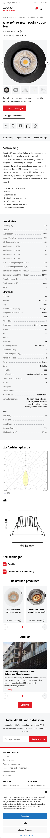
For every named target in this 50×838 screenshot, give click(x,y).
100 (45, 238)
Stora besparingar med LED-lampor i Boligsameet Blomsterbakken (19, 672)
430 (45, 242)
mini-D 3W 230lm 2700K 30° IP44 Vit (13, 611)
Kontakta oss (42, 2)
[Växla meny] (46, 9)
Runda (44, 362)
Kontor (27, 406)
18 (46, 229)
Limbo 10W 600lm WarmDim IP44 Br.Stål (37, 611)
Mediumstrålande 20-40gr (37, 374)
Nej (46, 333)
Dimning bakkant (40, 325)
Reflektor (43, 366)
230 (45, 225)
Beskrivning (8, 137)
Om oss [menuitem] (6, 756)
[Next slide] (47, 62)
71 (46, 258)
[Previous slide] (2, 62)
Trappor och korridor (39, 406)
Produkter (13, 17)
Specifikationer (23, 137)
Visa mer (25, 704)
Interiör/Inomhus (40, 404)
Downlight (23, 17)
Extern (44, 312)
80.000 (44, 275)
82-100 (44, 432)
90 (46, 279)
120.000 (44, 271)
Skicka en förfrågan (14, 108)
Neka (25, 823)
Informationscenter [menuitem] (36, 785)
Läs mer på (8, 689)
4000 (45, 283)
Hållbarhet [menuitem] (7, 775)
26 (46, 246)
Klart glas (43, 308)
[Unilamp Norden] (18, 9)
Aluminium (43, 300)
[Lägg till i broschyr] (21, 593)
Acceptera (25, 816)
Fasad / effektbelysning (37, 400)
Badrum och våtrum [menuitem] (11, 785)
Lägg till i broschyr (13, 115)
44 (46, 254)
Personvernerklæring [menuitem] (11, 764)
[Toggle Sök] (41, 9)
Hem (4, 17)
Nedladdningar (41, 137)
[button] (46, 792)
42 (46, 250)
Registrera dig (38, 739)
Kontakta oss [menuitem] (8, 760)
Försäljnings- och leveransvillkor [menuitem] (16, 768)
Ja (46, 329)
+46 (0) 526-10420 (13, 2)
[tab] (22, 627)
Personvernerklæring (26, 835)
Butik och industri (34, 399)
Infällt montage (41, 345)
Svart (45, 304)
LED (45, 316)
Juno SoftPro (21, 35)
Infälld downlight (36, 17)
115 (45, 428)
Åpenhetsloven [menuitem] (9, 771)
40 (46, 353)
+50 (45, 262)
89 (46, 415)
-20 (46, 266)
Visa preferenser (25, 830)
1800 (45, 234)
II (46, 321)
